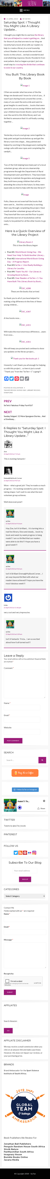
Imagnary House (13, 1154)
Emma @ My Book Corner (13, 478)
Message (8, 940)
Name (7, 703)
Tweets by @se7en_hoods (15, 826)
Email (7, 715)
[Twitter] (15, 852)
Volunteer (18, 388)
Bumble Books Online (16, 1157)
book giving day (18, 390)
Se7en (33, 1174)
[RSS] (20, 852)
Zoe (5, 452)
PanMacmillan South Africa (19, 1152)
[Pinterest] (25, 852)
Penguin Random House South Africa (24, 1146)
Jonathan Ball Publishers (17, 1144)
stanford (8, 393)
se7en (8, 521)
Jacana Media (11, 1160)
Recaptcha (8, 973)
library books (33, 390)
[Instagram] (34, 852)
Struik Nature (11, 1149)
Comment (9, 668)
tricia (5, 605)
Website (7, 727)
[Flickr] (29, 852)
